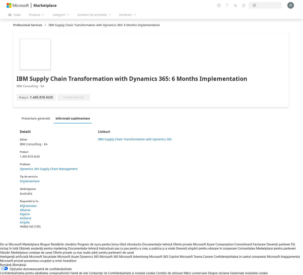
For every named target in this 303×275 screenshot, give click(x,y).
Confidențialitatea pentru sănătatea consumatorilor (35, 273)
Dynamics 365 (89, 256)
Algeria (25, 214)
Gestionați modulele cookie (249, 273)
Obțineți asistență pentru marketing (43, 248)
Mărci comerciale (195, 273)
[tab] (37, 118)
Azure (75, 256)
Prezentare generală (36, 118)
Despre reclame (218, 273)
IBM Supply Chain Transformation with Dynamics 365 (135, 139)
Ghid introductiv (130, 244)
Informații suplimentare (73, 118)
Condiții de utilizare (169, 273)
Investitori (69, 261)
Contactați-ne (98, 273)
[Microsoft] (18, 5)
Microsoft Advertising (133, 256)
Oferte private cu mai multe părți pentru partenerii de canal (93, 252)
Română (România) (13, 265)
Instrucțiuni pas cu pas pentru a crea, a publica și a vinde (137, 248)
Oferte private (182, 244)
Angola (24, 222)
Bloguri (45, 244)
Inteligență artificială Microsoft (21, 256)
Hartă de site (79, 273)
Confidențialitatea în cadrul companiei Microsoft (247, 256)
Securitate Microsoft (56, 256)
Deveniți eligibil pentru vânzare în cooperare (206, 248)
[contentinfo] (45, 25)
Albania (25, 210)
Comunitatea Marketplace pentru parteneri (267, 248)
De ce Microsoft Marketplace (19, 244)
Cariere (208, 256)
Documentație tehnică (157, 244)
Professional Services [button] (27, 25)
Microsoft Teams (191, 256)
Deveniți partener (278, 244)
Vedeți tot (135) (30, 226)
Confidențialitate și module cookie (131, 273)
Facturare (259, 244)
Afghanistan (28, 206)
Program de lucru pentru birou (98, 244)
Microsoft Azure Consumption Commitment (223, 244)
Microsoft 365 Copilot (164, 256)
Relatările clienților (64, 244)
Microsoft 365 (109, 256)
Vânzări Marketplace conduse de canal (26, 252)
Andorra (25, 218)
